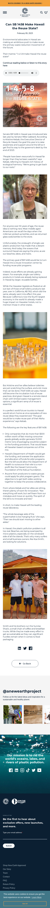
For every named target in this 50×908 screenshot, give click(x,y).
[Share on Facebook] (30, 648)
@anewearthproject (22, 691)
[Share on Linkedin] (19, 648)
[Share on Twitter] (25, 648)
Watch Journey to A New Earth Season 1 (25, 3)
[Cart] (46, 12)
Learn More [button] (37, 897)
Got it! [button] (25, 904)
